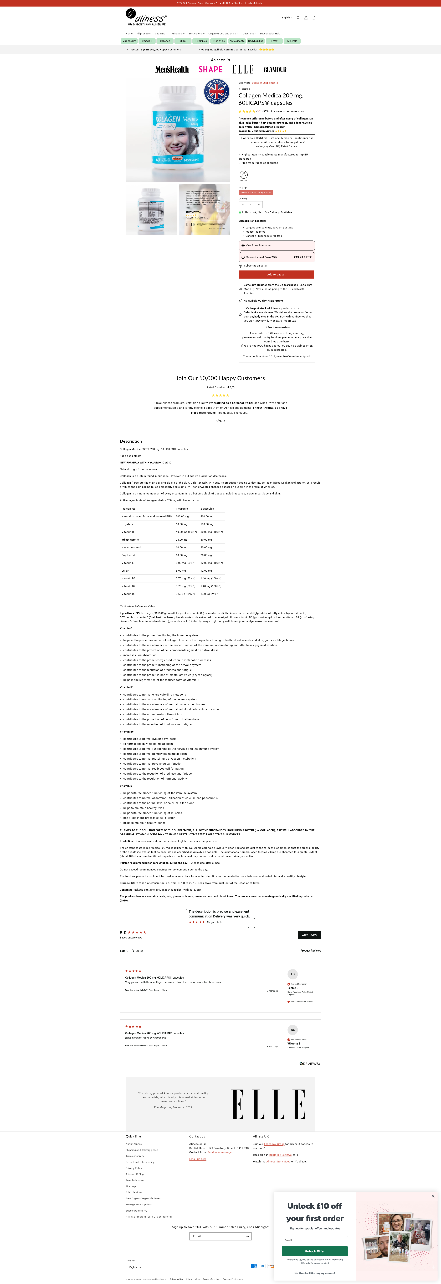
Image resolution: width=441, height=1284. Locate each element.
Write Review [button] (309, 935)
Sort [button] (123, 950)
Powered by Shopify (156, 1279)
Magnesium (129, 41)
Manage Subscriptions (139, 1204)
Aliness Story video (278, 1161)
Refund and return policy (140, 1162)
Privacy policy (193, 1279)
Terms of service (135, 1156)
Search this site (135, 1180)
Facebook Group (274, 1144)
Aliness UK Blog (135, 1174)
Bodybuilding (255, 41)
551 (259, 111)
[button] (161, 33)
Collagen (165, 41)
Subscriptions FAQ (136, 1210)
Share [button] (164, 990)
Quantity (243, 198)
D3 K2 (183, 41)
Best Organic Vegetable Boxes (143, 1198)
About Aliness (134, 1144)
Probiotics (219, 41)
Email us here (197, 1159)
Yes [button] (150, 990)
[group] (138, 933)
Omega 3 (147, 41)
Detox (274, 41)
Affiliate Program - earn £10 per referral (149, 1216)
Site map (131, 1186)
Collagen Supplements (265, 82)
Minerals (292, 41)
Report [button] (157, 990)
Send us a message (220, 1152)
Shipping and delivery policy (142, 1150)
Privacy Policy (134, 1168)
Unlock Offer (315, 1251)
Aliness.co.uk (140, 1279)
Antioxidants (237, 41)
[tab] (310, 951)
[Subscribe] (247, 1236)
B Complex (201, 41)
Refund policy (176, 1279)
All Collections (134, 1192)
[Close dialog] (433, 1196)
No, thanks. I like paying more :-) (315, 1273)
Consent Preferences (233, 1279)
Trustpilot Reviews (280, 1154)
